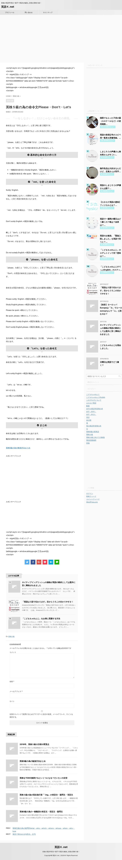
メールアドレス (16, 691)
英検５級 (11, 636)
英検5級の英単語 (92, 432)
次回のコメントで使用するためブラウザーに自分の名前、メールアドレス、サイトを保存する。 (41, 715)
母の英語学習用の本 (93, 426)
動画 (88, 406)
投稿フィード (91, 496)
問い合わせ (29, 12)
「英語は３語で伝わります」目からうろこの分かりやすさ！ (48, 601)
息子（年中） (91, 412)
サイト (12, 701)
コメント (13, 652)
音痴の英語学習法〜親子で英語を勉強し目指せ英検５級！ (61, 851)
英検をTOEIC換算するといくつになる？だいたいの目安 (43, 778)
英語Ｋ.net (7, 6)
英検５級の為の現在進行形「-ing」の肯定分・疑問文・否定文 (46, 795)
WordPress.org (92, 502)
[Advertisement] (61, 40)
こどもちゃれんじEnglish (95, 397)
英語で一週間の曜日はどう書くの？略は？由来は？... (110, 222)
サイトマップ (47, 12)
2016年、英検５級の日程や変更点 (34, 744)
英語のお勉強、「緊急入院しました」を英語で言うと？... (110, 238)
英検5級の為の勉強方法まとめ (33, 761)
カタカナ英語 (91, 403)
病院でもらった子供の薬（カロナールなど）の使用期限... (110, 121)
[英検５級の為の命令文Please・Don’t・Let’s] (50, 562)
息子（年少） (91, 414)
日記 (88, 417)
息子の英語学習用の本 (94, 409)
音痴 (88, 443)
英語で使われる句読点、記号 (24, 834)
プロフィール (9, 12)
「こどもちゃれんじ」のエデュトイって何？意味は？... (110, 253)
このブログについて (93, 400)
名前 (12, 681)
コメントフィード (93, 499)
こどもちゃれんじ (93, 394)
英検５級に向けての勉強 (95, 437)
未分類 (88, 420)
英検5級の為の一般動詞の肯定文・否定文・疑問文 (41, 811)
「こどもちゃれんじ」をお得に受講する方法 (41, 618)
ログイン (89, 493)
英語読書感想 (91, 440)
